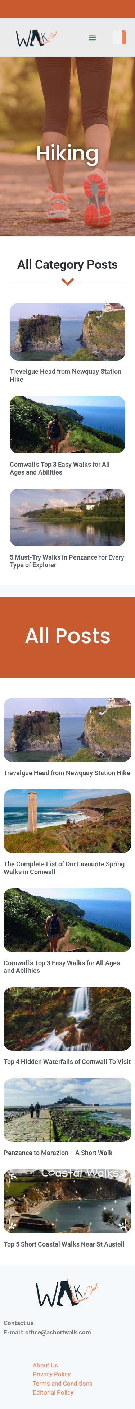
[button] (92, 37)
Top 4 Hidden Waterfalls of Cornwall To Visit (67, 1061)
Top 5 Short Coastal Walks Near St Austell (64, 1244)
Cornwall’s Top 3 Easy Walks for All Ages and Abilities (60, 468)
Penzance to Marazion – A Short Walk (58, 1152)
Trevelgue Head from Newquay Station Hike (67, 773)
